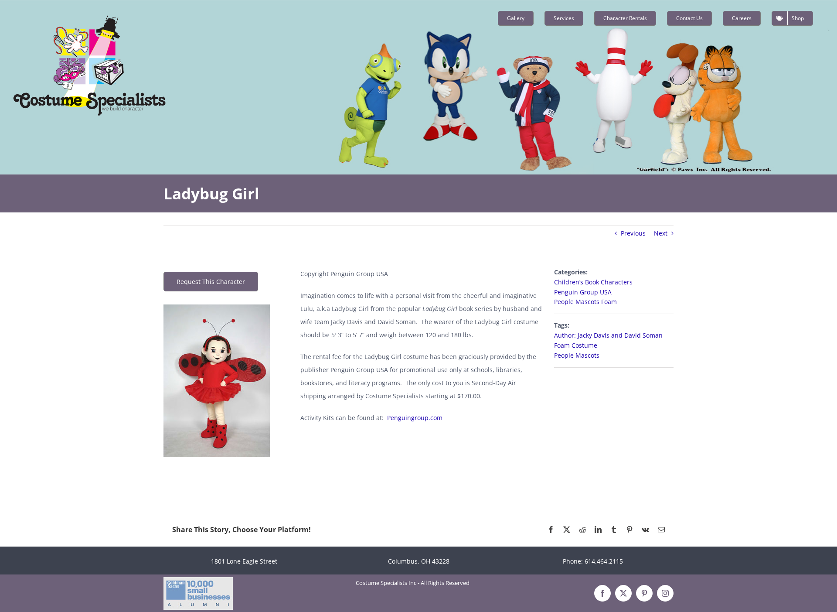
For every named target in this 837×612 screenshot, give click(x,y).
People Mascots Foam (585, 301)
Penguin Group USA (583, 292)
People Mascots (576, 355)
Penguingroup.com (414, 418)
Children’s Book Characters (593, 282)
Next (660, 233)
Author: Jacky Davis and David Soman (608, 335)
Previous (633, 233)
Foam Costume (575, 345)
